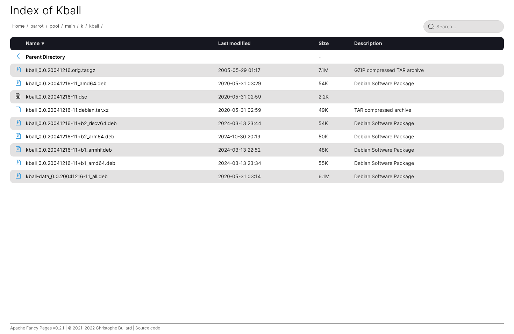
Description (368, 43)
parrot (37, 26)
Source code (147, 328)
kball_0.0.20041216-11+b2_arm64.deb (70, 136)
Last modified (234, 43)
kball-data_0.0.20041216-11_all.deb (67, 176)
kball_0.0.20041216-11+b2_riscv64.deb (71, 123)
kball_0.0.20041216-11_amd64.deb (66, 83)
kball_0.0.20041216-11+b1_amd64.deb (70, 163)
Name (33, 43)
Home (18, 26)
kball (94, 26)
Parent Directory (45, 57)
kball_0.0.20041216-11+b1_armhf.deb (69, 150)
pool (54, 26)
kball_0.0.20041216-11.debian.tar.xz (67, 110)
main (70, 26)
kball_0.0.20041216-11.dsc (56, 97)
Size (324, 43)
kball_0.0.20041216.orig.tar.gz (60, 70)
